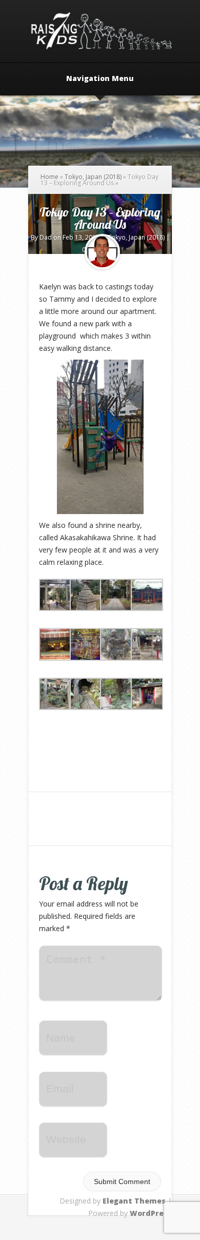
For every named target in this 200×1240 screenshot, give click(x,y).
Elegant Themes (134, 1201)
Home (49, 176)
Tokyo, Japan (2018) (93, 176)
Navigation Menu (100, 79)
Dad (45, 237)
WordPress (151, 1213)
